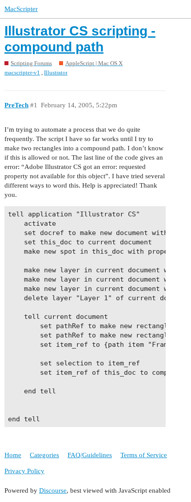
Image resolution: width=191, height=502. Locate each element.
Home (12, 455)
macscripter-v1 (22, 72)
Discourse (53, 490)
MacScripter (21, 8)
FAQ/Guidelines (90, 455)
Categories (44, 455)
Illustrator (56, 72)
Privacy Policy (24, 471)
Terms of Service (143, 455)
